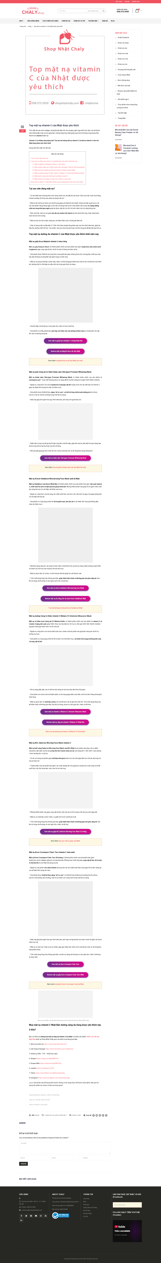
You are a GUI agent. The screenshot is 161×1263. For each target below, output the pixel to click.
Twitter (97, 1115)
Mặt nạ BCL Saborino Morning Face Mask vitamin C (50, 176)
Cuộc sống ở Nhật (124, 75)
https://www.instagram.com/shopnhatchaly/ (54, 1078)
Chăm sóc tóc (122, 64)
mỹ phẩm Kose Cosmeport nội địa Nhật (69, 984)
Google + (103, 1115)
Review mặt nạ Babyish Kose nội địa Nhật (65, 351)
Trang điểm (122, 118)
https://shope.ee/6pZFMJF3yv (51, 1063)
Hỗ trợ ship (86, 1210)
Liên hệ (85, 1216)
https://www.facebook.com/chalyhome (59, 1049)
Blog (112, 21)
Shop (21, 21)
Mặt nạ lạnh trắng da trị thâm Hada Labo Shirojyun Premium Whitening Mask (58, 167)
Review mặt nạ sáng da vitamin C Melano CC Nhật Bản (65, 722)
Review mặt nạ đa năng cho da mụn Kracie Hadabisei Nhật (65, 598)
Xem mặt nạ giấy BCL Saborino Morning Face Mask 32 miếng (65, 831)
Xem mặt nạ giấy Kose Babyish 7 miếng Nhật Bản (65, 340)
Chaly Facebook (123, 37)
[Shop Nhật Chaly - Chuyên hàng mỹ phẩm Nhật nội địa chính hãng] (33, 10)
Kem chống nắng (33, 21)
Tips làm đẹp (122, 113)
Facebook (93, 1115)
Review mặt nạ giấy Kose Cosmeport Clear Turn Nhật (65, 974)
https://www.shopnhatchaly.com (55, 1044)
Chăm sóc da (66, 21)
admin (36, 1115)
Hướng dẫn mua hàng (90, 1207)
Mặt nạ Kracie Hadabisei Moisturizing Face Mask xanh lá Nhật (53, 170)
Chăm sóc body (123, 43)
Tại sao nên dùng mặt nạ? (39, 158)
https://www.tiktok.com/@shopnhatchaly (50, 1073)
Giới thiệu (119, 1)
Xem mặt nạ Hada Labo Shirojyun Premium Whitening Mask (65, 458)
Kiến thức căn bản (124, 85)
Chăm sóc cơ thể (79, 21)
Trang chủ (23, 26)
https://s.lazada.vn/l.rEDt (45, 1068)
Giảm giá (105, 21)
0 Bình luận (76, 1115)
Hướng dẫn (135, 1)
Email (106, 1115)
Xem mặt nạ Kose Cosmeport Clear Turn (65, 964)
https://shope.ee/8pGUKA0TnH (47, 1058)
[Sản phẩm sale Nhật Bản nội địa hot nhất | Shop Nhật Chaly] (65, 1004)
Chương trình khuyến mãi (126, 69)
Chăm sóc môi (123, 59)
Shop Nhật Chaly (120, 1205)
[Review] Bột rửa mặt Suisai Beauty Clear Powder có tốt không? (126, 132)
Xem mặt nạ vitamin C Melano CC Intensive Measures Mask (65, 711)
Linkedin (46, 1216)
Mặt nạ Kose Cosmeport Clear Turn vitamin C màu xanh (51, 179)
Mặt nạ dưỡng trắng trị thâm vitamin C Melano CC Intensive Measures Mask (58, 173)
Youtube (36, 1216)
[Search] (103, 11)
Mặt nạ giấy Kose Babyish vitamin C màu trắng (48, 164)
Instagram (41, 1216)
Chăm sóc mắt (123, 53)
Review (127, 1)
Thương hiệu (92, 21)
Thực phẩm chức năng (50, 21)
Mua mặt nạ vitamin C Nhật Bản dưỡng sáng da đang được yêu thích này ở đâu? (56, 182)
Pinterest (31, 1216)
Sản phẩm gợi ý (61, 1115)
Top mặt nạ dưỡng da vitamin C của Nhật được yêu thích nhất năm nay (53, 161)
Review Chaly (87, 1213)
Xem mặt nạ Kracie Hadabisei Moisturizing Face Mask (65, 588)
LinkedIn (100, 1115)
